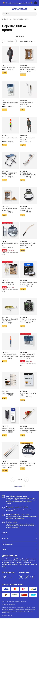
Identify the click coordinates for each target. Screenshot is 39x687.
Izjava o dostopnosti (8, 602)
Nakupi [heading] (4, 531)
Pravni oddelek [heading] (7, 542)
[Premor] (35, 2)
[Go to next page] (26, 479)
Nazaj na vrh (18, 486)
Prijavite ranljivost (20, 599)
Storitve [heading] (5, 536)
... (10, 19)
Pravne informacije (8, 599)
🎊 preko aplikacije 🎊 (17, 3)
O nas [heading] (4, 547)
